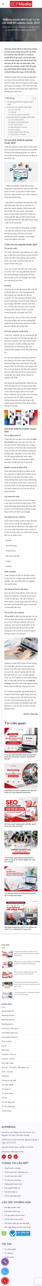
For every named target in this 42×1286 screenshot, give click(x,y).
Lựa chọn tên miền (17, 125)
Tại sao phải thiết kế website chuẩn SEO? (20, 103)
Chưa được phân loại (10, 1033)
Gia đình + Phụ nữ (9, 1054)
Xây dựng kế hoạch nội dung (20, 132)
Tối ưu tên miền (16, 110)
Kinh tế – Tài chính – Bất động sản (15, 1067)
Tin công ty (6, 1089)
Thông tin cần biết (9, 1080)
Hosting (13, 112)
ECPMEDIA (8, 1127)
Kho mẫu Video (8, 1063)
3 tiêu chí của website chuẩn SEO (19, 107)
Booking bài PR (8, 1011)
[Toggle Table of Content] (32, 99)
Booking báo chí (8, 1020)
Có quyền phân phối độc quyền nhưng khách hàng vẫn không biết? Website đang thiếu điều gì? (26, 953)
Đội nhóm (6, 1050)
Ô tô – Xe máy (7, 1072)
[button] (3, 4)
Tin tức (14, 27)
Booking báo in (8, 1024)
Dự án (4, 1046)
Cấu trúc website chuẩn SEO (20, 115)
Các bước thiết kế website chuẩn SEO (20, 117)
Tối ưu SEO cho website (18, 135)
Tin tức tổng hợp (8, 1102)
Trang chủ (6, 27)
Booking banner (8, 1015)
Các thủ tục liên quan (10, 1028)
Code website (15, 130)
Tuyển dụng (6, 1111)
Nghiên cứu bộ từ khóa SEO (20, 122)
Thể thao (5, 1076)
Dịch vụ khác (7, 1041)
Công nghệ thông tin (10, 1037)
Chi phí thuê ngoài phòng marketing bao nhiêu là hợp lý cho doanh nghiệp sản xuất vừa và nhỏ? (27, 984)
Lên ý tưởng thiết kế (17, 120)
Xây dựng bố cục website (19, 127)
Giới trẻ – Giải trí (8, 1059)
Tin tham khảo (7, 1093)
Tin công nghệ (7, 1085)
